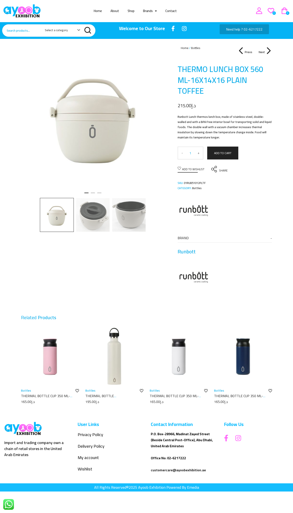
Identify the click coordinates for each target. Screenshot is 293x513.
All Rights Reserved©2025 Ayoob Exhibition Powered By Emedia (146, 487)
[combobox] (60, 31)
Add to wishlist (193, 169)
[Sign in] (259, 11)
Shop (131, 11)
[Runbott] (194, 210)
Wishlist (85, 469)
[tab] (225, 238)
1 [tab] (86, 195)
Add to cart (222, 153)
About (114, 11)
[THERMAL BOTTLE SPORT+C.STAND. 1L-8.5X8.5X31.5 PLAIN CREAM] (114, 356)
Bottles (195, 48)
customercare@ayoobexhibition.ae (178, 470)
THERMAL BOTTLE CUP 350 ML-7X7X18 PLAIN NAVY (238, 398)
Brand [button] (183, 238)
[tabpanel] (93, 117)
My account (88, 457)
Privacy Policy (90, 434)
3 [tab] (99, 195)
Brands (148, 11)
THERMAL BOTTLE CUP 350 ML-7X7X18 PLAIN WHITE (174, 398)
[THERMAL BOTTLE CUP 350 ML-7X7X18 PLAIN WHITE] (179, 356)
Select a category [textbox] (56, 30)
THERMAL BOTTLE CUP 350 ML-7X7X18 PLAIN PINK (45, 398)
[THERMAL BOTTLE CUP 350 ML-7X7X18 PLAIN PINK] (50, 356)
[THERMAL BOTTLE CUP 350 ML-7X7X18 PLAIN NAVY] (243, 356)
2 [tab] (93, 195)
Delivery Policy (91, 446)
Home (98, 11)
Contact (171, 11)
